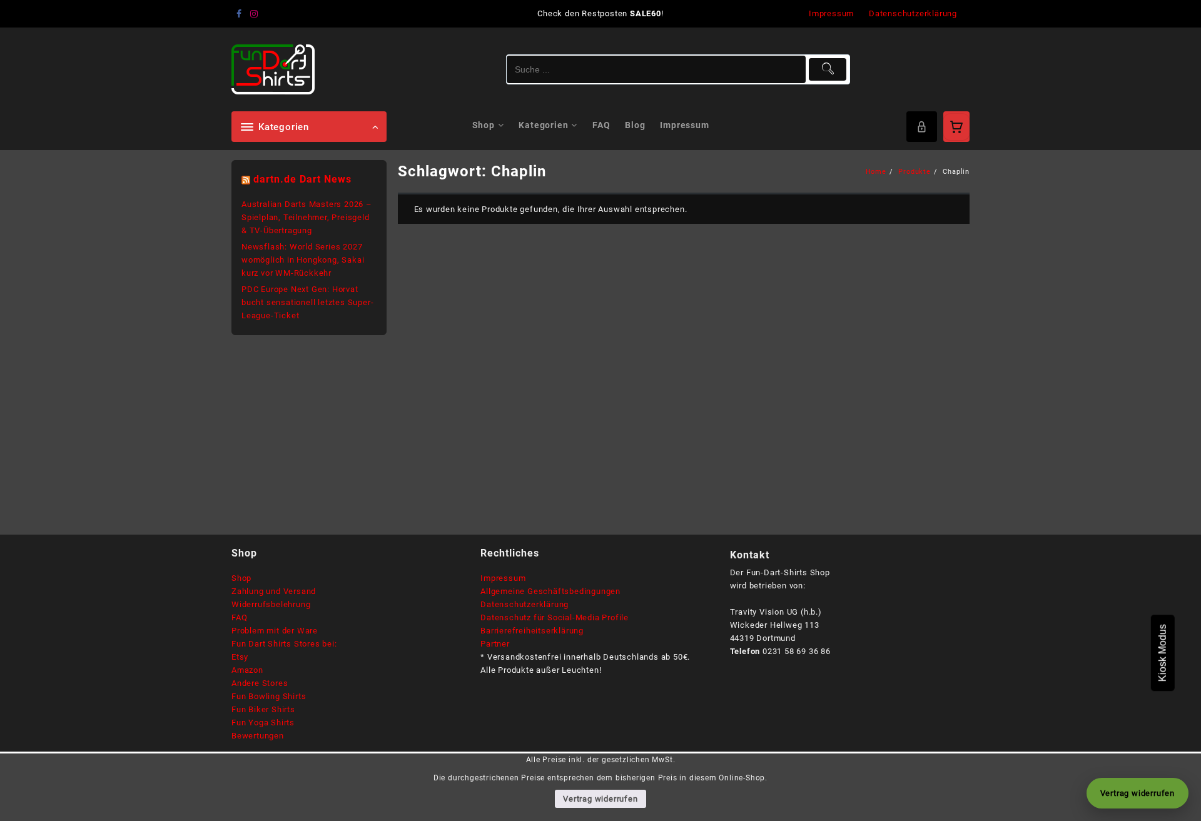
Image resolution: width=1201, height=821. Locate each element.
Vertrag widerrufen (600, 798)
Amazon (247, 670)
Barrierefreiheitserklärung (532, 630)
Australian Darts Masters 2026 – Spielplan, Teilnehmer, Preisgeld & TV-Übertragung (306, 217)
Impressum (502, 578)
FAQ (239, 617)
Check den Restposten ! (600, 13)
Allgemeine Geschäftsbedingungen (550, 591)
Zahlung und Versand (273, 591)
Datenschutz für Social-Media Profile (554, 617)
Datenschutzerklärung (524, 604)
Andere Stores (259, 683)
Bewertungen (257, 735)
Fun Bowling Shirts (268, 696)
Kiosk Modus (1162, 653)
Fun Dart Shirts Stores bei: (284, 643)
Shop (241, 578)
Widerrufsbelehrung (270, 604)
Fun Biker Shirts (263, 709)
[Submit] (828, 69)
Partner (495, 643)
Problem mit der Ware (274, 630)
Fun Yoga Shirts (263, 722)
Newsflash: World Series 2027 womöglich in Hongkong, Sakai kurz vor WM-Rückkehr (302, 260)
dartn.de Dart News (302, 179)
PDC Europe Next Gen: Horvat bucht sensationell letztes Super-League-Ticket (307, 302)
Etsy (239, 657)
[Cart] (956, 126)
